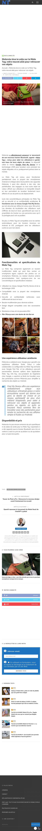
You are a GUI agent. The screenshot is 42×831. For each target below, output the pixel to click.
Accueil (4, 68)
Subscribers (34, 604)
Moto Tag (8, 74)
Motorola (16, 74)
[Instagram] (22, 532)
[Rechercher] (32, 2)
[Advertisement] (21, 28)
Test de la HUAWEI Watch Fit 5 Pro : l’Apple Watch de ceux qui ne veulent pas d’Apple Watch (24, 714)
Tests (14, 688)
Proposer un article (8, 812)
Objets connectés (8, 55)
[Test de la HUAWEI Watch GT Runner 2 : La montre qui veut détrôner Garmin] (6, 724)
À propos (5, 790)
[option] (21, 566)
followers (35, 595)
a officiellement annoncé (19, 155)
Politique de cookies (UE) (9, 808)
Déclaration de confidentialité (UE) (13, 798)
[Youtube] (25, 532)
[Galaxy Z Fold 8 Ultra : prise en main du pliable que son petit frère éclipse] (6, 691)
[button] (37, 828)
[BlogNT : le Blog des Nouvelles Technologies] (6, 2)
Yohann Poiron (22, 73)
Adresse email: (14, 651)
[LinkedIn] (28, 532)
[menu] (37, 2)
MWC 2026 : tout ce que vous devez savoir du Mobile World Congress (21, 803)
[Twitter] (19, 532)
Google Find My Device (25, 165)
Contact (4, 794)
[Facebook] (16, 532)
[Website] (14, 532)
